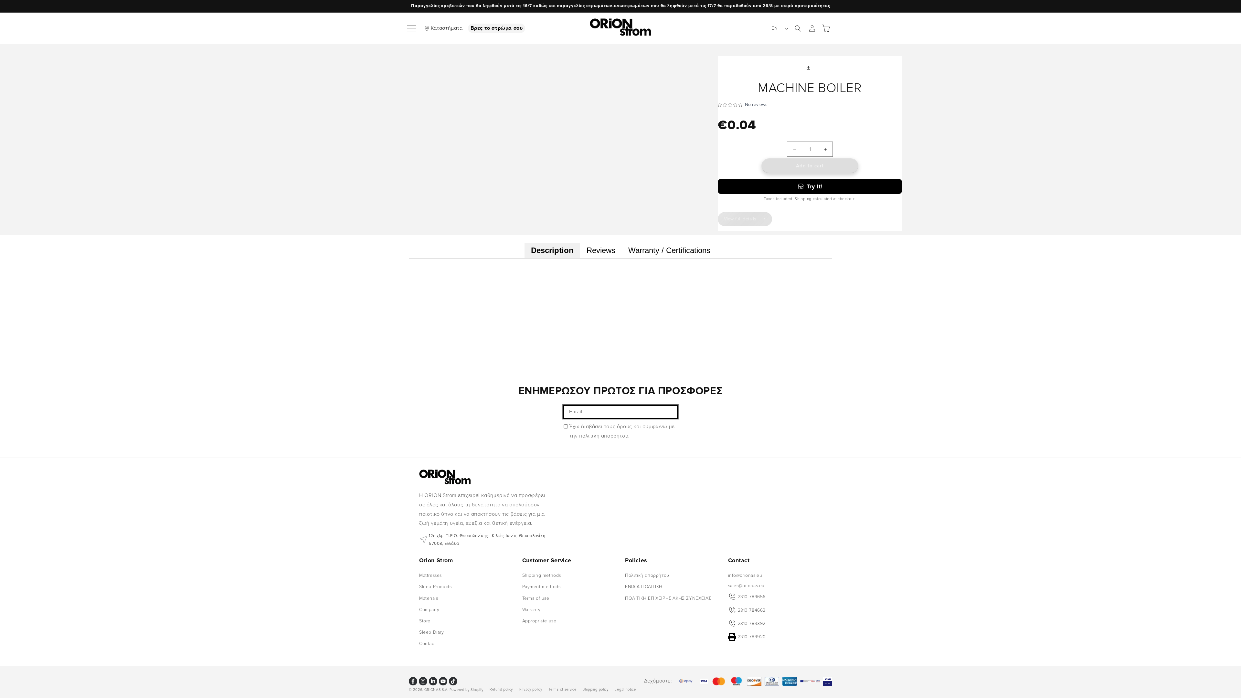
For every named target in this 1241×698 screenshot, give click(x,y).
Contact (427, 643)
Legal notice (625, 689)
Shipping (803, 198)
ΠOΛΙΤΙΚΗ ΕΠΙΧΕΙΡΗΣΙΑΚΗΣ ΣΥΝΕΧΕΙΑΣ (668, 598)
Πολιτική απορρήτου (647, 575)
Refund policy (501, 689)
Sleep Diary (431, 632)
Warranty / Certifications (669, 250)
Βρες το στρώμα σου (497, 28)
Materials (428, 598)
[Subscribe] (671, 411)
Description (552, 250)
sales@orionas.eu (746, 585)
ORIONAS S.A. (436, 690)
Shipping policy (596, 689)
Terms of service (562, 689)
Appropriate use (539, 621)
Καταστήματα (447, 28)
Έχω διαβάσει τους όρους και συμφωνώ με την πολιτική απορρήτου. (622, 431)
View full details (740, 219)
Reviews (601, 250)
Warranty (531, 609)
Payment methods (541, 586)
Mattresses (430, 575)
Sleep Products (435, 586)
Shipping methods (541, 575)
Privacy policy (530, 689)
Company (429, 609)
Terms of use (535, 598)
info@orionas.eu (745, 575)
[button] (412, 28)
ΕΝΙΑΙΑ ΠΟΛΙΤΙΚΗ (644, 586)
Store (424, 621)
